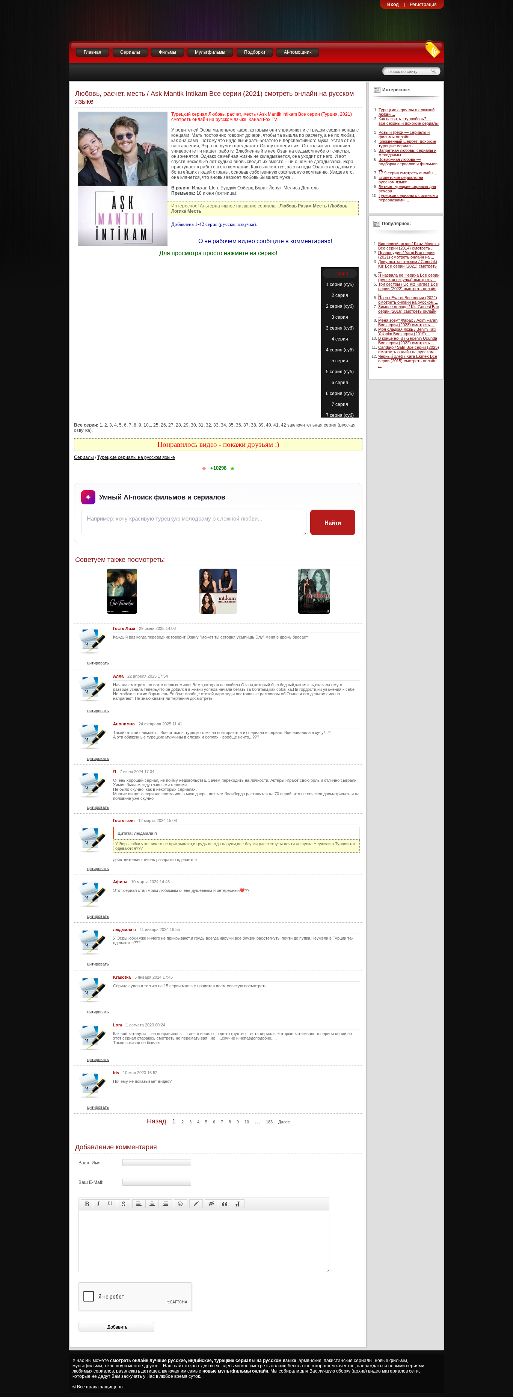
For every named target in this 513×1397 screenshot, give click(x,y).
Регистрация (423, 4)
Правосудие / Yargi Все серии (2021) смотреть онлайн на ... (406, 254)
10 (246, 1122)
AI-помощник (297, 52)
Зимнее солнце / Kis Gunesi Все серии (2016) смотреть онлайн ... (408, 311)
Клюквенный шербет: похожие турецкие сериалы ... (407, 143)
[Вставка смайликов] (180, 1203)
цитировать (98, 663)
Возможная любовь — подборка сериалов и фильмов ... (408, 164)
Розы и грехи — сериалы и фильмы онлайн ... (404, 134)
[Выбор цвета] (196, 1203)
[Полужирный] (87, 1203)
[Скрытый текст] (211, 1203)
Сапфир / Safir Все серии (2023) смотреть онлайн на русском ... (408, 349)
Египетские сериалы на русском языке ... (401, 179)
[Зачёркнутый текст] (123, 1203)
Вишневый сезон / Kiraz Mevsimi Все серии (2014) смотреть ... (408, 245)
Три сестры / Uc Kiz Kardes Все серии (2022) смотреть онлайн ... (408, 288)
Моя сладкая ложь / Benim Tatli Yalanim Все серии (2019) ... (407, 331)
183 (269, 1122)
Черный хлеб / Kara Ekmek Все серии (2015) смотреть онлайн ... (407, 361)
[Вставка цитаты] (224, 1203)
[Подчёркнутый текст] (110, 1203)
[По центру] (152, 1203)
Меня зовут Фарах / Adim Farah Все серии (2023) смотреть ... (408, 322)
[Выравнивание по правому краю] (165, 1203)
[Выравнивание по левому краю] (139, 1203)
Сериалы (130, 52)
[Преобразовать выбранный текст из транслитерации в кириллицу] (237, 1203)
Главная (92, 52)
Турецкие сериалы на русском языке (136, 457)
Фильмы (167, 52)
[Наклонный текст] (98, 1203)
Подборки (254, 52)
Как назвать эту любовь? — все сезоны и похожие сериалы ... (409, 123)
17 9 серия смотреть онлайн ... (408, 173)
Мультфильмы (210, 52)
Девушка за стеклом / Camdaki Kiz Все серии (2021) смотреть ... (407, 266)
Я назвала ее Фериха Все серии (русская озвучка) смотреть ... (408, 277)
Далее (284, 1122)
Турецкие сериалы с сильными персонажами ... (408, 197)
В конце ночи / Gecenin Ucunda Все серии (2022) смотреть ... (407, 340)
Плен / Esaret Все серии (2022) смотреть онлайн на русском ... (408, 299)
